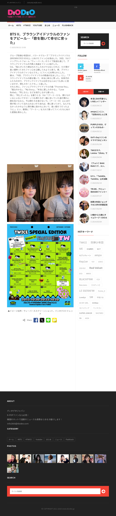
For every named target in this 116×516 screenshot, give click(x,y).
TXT (93, 261)
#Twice (27, 25)
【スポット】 (96, 285)
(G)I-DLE (82, 268)
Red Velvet (96, 268)
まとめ (47, 25)
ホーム (11, 25)
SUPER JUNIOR (85, 313)
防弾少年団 (97, 242)
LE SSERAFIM (86, 290)
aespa (98, 255)
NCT (99, 249)
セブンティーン (85, 255)
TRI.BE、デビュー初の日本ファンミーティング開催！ (99, 192)
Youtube (39, 439)
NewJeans (83, 285)
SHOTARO (99, 313)
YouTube (37, 25)
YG (80, 318)
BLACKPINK (86, 279)
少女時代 (90, 249)
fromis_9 (101, 291)
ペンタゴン (97, 308)
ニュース (56, 25)
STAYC (100, 261)
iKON (87, 318)
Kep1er (83, 261)
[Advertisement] (76, 13)
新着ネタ (101, 91)
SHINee (95, 303)
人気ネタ (85, 91)
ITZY (98, 279)
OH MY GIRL (83, 303)
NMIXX (88, 273)
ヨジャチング (84, 308)
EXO (80, 273)
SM (91, 297)
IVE (81, 248)
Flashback (67, 25)
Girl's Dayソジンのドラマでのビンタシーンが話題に (99, 140)
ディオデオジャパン (14, 3)
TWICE (83, 242)
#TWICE (29, 439)
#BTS (18, 25)
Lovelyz (82, 297)
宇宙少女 (100, 297)
